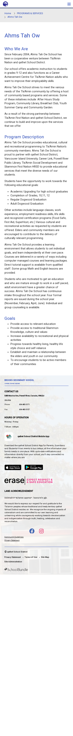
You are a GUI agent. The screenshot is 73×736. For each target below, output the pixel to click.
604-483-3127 (24, 409)
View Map (7, 400)
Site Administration (13, 561)
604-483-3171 (24, 404)
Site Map (45, 557)
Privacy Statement (11, 540)
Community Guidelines (14, 537)
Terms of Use (31, 557)
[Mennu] (69, 4)
